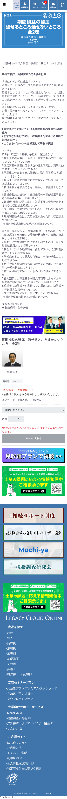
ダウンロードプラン (20, 698)
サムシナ (13, 728)
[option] (33, 30)
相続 (10, 633)
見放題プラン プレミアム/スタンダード (32, 688)
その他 (11, 664)
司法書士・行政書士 (20, 674)
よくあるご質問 (17, 753)
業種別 (11, 653)
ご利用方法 (14, 747)
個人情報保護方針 (18, 763)
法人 (10, 638)
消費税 (11, 648)
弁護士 (11, 669)
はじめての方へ (17, 742)
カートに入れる (33, 438)
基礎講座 (13, 658)
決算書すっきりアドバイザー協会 (28, 723)
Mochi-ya (13, 713)
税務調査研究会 (17, 718)
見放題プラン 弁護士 (20, 693)
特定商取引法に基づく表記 (24, 768)
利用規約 (13, 758)
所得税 (11, 643)
